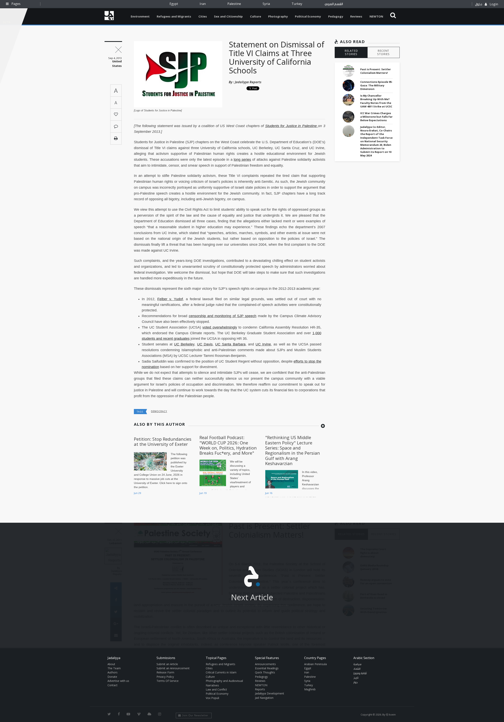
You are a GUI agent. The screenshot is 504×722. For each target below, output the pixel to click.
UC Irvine (263, 344)
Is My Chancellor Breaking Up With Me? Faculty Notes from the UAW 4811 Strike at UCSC (376, 101)
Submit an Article (167, 664)
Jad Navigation (264, 698)
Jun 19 (203, 493)
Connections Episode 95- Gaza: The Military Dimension (376, 85)
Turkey (297, 4)
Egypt (174, 4)
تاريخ (356, 678)
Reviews (356, 16)
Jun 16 (268, 493)
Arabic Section (363, 658)
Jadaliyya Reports (248, 82)
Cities (202, 16)
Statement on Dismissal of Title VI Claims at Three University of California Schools (276, 57)
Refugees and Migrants (174, 16)
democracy (159, 411)
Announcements (265, 664)
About (111, 664)
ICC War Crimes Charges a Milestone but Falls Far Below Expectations (376, 116)
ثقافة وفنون (360, 673)
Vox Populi (212, 698)
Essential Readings (267, 668)
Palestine (234, 4)
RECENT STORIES (383, 52)
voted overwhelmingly (219, 327)
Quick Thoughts (265, 672)
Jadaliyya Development (269, 693)
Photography (278, 16)
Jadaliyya (109, 15)
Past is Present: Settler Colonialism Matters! (375, 71)
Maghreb (310, 689)
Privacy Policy (165, 677)
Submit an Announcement (173, 668)
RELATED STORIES (351, 52)
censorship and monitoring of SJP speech (223, 316)
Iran (203, 4)
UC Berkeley (184, 344)
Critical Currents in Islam (221, 672)
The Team (114, 668)
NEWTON (376, 16)
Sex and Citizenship (228, 16)
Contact (112, 685)
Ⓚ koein (391, 714)
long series (242, 160)
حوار (355, 682)
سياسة (357, 664)
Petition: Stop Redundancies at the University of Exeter (162, 441)
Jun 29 (137, 493)
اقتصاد (356, 668)
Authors (112, 672)
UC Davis (205, 344)
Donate (112, 677)
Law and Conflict (216, 689)
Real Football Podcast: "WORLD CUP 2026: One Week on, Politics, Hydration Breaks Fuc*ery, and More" (228, 445)
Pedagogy (335, 16)
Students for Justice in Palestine (291, 126)
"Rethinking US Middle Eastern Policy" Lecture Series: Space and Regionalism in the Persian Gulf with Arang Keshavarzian (292, 450)
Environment (140, 16)
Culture (255, 16)
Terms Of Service (168, 681)
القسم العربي (334, 4)
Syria (266, 4)
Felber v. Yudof (170, 299)
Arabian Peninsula (315, 664)
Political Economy (308, 16)
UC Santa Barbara (230, 344)
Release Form (165, 672)
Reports (260, 689)
